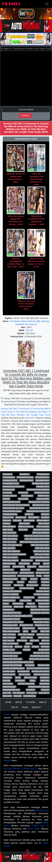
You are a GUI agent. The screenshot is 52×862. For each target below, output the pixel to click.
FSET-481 (30, 330)
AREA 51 (43, 702)
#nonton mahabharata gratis (38, 668)
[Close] (27, 17)
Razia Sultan (34, 828)
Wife (38, 321)
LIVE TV (14, 707)
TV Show (24, 768)
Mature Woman (28, 321)
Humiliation (15, 321)
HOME (8, 702)
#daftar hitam (43, 496)
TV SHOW (30, 702)
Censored (33, 324)
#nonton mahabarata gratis (13, 668)
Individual (19, 324)
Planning (45, 321)
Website (7, 760)
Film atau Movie (11, 768)
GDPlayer (25, 115)
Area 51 (33, 768)
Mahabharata (41, 810)
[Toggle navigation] (46, 3)
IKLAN (25, 707)
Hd (26, 324)
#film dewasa (44, 523)
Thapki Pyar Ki (40, 825)
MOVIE (18, 702)
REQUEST (36, 707)
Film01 (31, 417)
